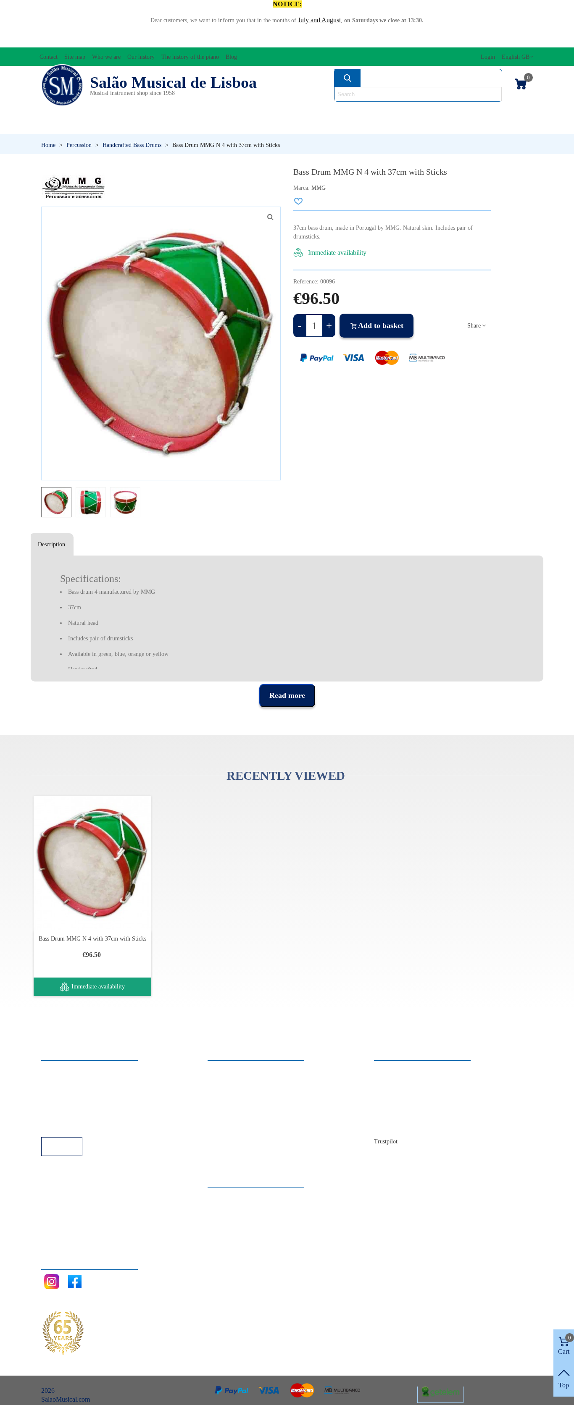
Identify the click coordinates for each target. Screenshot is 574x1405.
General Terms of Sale (79, 1102)
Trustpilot (386, 1141)
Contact (392, 1068)
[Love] (298, 201)
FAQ (56, 1068)
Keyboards (427, 125)
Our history (397, 1102)
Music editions (397, 111)
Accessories (64, 111)
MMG (318, 188)
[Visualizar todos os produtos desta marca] (73, 187)
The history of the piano (414, 1114)
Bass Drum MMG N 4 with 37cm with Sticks (92, 939)
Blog (388, 1125)
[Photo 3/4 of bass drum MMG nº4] (270, 217)
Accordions (123, 111)
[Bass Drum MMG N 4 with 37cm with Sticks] (92, 863)
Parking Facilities (72, 1114)
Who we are (398, 1091)
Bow (259, 111)
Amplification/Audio (199, 111)
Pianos (193, 125)
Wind (306, 125)
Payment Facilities (74, 1125)
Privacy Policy (69, 1091)
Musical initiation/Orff (482, 111)
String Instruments (319, 111)
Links (57, 1080)
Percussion (69, 125)
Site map (393, 1080)
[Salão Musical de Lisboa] (62, 85)
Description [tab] (51, 544)
